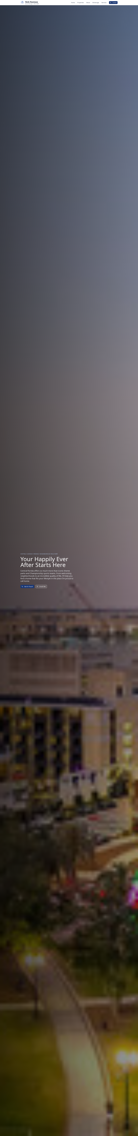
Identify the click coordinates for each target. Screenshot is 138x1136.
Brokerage (96, 2)
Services (104, 2)
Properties (80, 2)
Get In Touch (28, 586)
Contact (115, 2)
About (88, 2)
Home (73, 2)
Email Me (42, 586)
